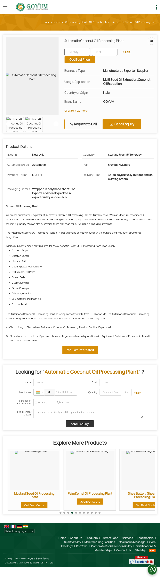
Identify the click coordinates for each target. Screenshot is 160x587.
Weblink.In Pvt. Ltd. (43, 562)
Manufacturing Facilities (99, 542)
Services (127, 538)
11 (99, 513)
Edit (127, 52)
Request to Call (85, 124)
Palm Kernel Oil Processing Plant (87, 494)
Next (56, 123)
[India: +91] (38, 392)
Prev (8, 123)
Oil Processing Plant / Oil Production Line (87, 22)
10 (96, 513)
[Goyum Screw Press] (31, 7)
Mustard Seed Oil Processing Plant (31, 495)
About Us (76, 538)
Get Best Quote (31, 505)
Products (58, 22)
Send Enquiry (124, 124)
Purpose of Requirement (24, 402)
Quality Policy (72, 542)
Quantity (93, 392)
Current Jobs (109, 538)
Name (28, 382)
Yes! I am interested (80, 350)
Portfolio (81, 546)
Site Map (140, 550)
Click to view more (75, 110)
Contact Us (123, 550)
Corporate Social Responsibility (111, 546)
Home (47, 22)
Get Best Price (79, 60)
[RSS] (152, 550)
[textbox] (104, 52)
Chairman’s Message (132, 542)
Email (95, 382)
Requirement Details (24, 413)
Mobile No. (25, 392)
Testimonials (145, 538)
